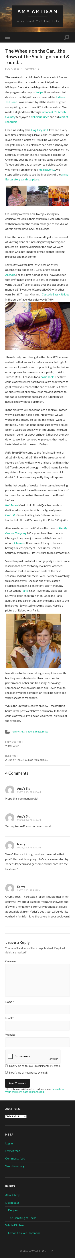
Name (9, 1002)
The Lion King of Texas (22, 1217)
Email (9, 1018)
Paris (24, 590)
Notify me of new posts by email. (28, 1072)
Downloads (12, 1202)
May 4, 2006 (12, 68)
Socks (45, 731)
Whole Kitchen (14, 1225)
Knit (21, 731)
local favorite (47, 169)
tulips (39, 92)
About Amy (12, 1195)
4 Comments (31, 68)
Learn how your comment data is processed (34, 1090)
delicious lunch (40, 116)
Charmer (19, 543)
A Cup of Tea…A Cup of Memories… (26, 758)
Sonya (21, 886)
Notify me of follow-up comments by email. (34, 1065)
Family (15, 731)
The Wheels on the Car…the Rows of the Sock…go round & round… (37, 56)
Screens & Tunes (32, 731)
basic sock (47, 377)
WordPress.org (14, 1166)
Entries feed (12, 1150)
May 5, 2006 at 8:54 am (29, 847)
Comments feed (15, 1158)
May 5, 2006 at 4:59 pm (29, 890)
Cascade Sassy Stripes (55, 294)
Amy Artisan (37, 11)
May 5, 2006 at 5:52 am (29, 792)
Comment (11, 961)
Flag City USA (40, 130)
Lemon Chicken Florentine (24, 1233)
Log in (9, 1143)
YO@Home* (14, 744)
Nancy (21, 844)
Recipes (13, 1210)
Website (10, 1034)
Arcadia (10, 274)
